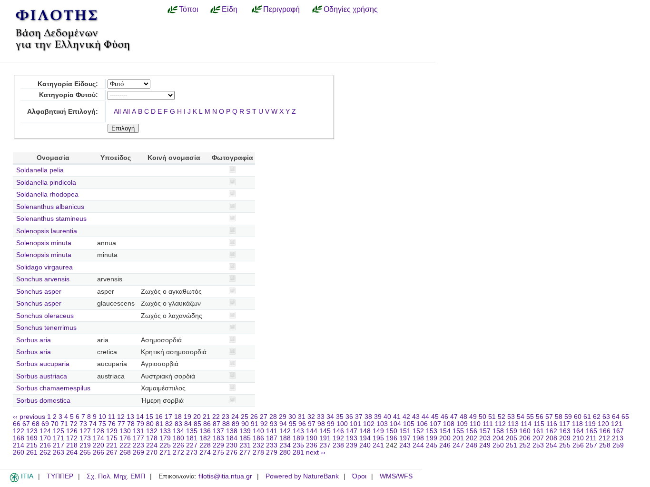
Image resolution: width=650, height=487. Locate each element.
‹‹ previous (29, 416)
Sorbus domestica (43, 400)
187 (271, 438)
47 (454, 416)
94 (283, 423)
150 (391, 431)
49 (473, 416)
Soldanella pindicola (46, 182)
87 (216, 423)
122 (18, 431)
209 (565, 438)
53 (511, 416)
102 (368, 423)
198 (418, 438)
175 (112, 438)
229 (218, 445)
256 (578, 445)
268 (125, 452)
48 (463, 416)
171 (58, 438)
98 (321, 423)
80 (150, 423)
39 (378, 416)
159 (511, 431)
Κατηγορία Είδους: (68, 84)
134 (178, 431)
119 (590, 423)
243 (405, 445)
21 (206, 416)
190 (311, 438)
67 (26, 423)
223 (138, 445)
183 (218, 438)
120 (603, 423)
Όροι (359, 476)
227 (191, 445)
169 (32, 438)
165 (591, 431)
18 (178, 416)
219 (85, 445)
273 (191, 452)
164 (578, 431)
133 (165, 431)
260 (18, 452)
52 (501, 416)
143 (298, 431)
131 (138, 431)
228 (205, 445)
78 (131, 423)
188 (285, 438)
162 (551, 431)
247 (458, 445)
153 (431, 431)
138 (231, 431)
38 (368, 416)
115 (538, 423)
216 (45, 445)
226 (178, 445)
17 (168, 416)
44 (425, 416)
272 (178, 452)
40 (387, 416)
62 (597, 416)
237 (325, 445)
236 (311, 445)
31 (301, 416)
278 (258, 452)
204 (498, 438)
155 (458, 431)
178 (152, 438)
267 (112, 452)
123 (32, 431)
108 (448, 423)
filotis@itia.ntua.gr (225, 476)
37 (359, 416)
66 (16, 423)
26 (254, 416)
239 (351, 445)
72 (74, 423)
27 (263, 416)
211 (591, 438)
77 (121, 423)
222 (125, 445)
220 (98, 445)
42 (406, 416)
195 (378, 438)
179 (165, 438)
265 (85, 452)
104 (395, 423)
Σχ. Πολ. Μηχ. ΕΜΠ (116, 476)
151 (405, 431)
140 (258, 431)
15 (149, 416)
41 (397, 416)
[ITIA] (14, 480)
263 (58, 452)
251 (511, 445)
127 (85, 431)
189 (298, 438)
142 (285, 431)
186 (258, 438)
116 (551, 423)
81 (159, 423)
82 (169, 423)
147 (351, 431)
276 (231, 452)
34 (330, 416)
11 (111, 416)
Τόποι (188, 9)
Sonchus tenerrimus (46, 327)
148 (365, 431)
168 (18, 438)
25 (244, 416)
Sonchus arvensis (42, 279)
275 (218, 452)
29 (282, 416)
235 (298, 445)
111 (488, 423)
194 (365, 438)
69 (45, 423)
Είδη (229, 9)
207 (538, 438)
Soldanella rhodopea (47, 194)
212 (604, 438)
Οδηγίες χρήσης (351, 9)
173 (85, 438)
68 (35, 423)
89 (235, 423)
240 (365, 445)
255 (565, 445)
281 (298, 452)
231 (245, 445)
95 (292, 423)
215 (32, 445)
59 (568, 416)
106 (422, 423)
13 (130, 416)
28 (273, 416)
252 (525, 445)
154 (445, 431)
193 (351, 438)
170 (45, 438)
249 (485, 445)
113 (513, 423)
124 (45, 431)
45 (435, 416)
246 (445, 445)
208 (551, 438)
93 (273, 423)
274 (205, 452)
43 (416, 416)
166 (605, 431)
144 (311, 431)
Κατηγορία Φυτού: (68, 95)
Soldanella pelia (40, 170)
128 (98, 431)
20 (197, 416)
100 (342, 423)
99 (331, 423)
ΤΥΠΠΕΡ (60, 476)
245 (431, 445)
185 (245, 438)
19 (187, 416)
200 (445, 438)
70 (55, 423)
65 (625, 416)
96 (302, 423)
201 (458, 438)
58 (558, 416)
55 (530, 416)
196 (391, 438)
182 (205, 438)
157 (485, 431)
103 (382, 423)
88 (226, 423)
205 (511, 438)
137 (218, 431)
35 (340, 416)
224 (152, 445)
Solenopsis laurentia (46, 231)
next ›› (315, 452)
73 (83, 423)
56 (539, 416)
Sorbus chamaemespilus (53, 388)
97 (311, 423)
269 (138, 452)
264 (72, 452)
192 (338, 438)
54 (520, 416)
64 (616, 416)
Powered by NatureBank (302, 476)
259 (618, 445)
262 (45, 452)
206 (525, 438)
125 (58, 431)
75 (102, 423)
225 (165, 445)
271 (165, 452)
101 (355, 423)
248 (471, 445)
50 (482, 416)
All (117, 111)
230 (231, 445)
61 (587, 416)
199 (431, 438)
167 (618, 431)
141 (271, 431)
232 (258, 445)
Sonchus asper (38, 291)
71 (64, 423)
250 (498, 445)
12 (121, 416)
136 (205, 431)
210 (578, 438)
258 (605, 445)
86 (207, 423)
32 (311, 416)
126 (72, 431)
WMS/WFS (396, 476)
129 (112, 431)
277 (245, 452)
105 (408, 423)
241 (378, 445)
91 (254, 423)
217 (58, 445)
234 (285, 445)
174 (98, 438)
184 (231, 438)
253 (538, 445)
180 (178, 438)
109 (462, 423)
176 (125, 438)
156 (471, 431)
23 (225, 416)
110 (475, 423)
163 (565, 431)
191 (325, 438)
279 (271, 452)
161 (538, 431)
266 (98, 452)
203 (485, 438)
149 (378, 431)
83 (178, 423)
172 (72, 438)
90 (245, 423)
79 (140, 423)
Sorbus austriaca (41, 376)
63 (606, 416)
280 (285, 452)
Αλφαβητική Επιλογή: (62, 111)
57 (549, 416)
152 (418, 431)
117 (564, 423)
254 (551, 445)
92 (264, 423)
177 (138, 438)
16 (159, 416)
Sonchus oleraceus (45, 315)
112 (500, 423)
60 (577, 416)
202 (471, 438)
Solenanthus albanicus (50, 206)
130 (125, 431)
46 (444, 416)
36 (349, 416)
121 (616, 423)
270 (152, 452)
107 (435, 423)
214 (18, 445)
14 (140, 416)
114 (526, 423)
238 (338, 445)
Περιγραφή (281, 9)
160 (525, 431)
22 (216, 416)
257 (591, 445)
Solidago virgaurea (44, 267)
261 (32, 452)
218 (72, 445)
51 (492, 416)
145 (325, 431)
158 (498, 431)
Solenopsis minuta (43, 243)
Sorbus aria (33, 340)
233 (271, 445)
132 (152, 431)
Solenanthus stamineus (51, 218)
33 (321, 416)
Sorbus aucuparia (42, 364)
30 (292, 416)
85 (197, 423)
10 (102, 416)
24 (235, 416)
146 (338, 431)
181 (191, 438)
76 (112, 423)
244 (418, 445)
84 (188, 423)
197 (405, 438)
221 (112, 445)
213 (617, 438)
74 (93, 423)
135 (191, 431)
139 (245, 431)
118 (577, 423)
